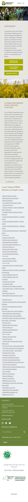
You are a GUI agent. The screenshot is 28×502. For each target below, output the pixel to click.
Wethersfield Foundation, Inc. (10, 392)
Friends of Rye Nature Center (10, 249)
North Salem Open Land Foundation (11, 316)
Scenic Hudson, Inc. (7, 327)
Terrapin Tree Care (7, 339)
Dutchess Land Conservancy (10, 240)
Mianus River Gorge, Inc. (8, 293)
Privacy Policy (8, 470)
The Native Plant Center (8, 353)
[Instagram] (2, 423)
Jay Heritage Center (7, 284)
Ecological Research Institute (10, 242)
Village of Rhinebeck (7, 376)
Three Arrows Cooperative (9, 364)
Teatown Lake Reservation (9, 336)
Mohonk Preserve (7, 299)
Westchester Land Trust (8, 387)
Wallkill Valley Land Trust (9, 380)
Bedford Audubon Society (9, 196)
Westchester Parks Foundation (10, 390)
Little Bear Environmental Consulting (12, 286)
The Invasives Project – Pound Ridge (12, 350)
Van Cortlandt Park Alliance (9, 369)
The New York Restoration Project (11, 360)
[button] (20, 3)
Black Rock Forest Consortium (10, 198)
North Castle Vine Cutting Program (11, 313)
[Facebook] (6, 423)
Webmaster (14, 494)
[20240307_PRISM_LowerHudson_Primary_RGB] (7, 3)
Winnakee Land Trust (8, 394)
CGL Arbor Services (7, 205)
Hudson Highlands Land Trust (10, 277)
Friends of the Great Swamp (9, 251)
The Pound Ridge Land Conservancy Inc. (13, 362)
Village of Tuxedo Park (8, 378)
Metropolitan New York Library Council (12, 295)
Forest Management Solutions (10, 254)
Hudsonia (5, 279)
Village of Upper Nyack (8, 374)
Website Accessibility (18, 470)
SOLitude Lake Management (9, 329)
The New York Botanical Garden (10, 357)
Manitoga (4, 291)
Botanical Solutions (7, 200)
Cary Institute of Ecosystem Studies (11, 203)
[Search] (24, 432)
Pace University (6, 323)
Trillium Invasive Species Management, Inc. (13, 367)
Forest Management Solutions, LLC (11, 244)
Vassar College (6, 371)
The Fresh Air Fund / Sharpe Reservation (13, 346)
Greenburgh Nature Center (9, 261)
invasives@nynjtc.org (7, 415)
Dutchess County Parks (8, 237)
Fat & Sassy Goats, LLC (8, 247)
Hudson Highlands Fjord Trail (10, 274)
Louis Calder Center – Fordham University (13, 288)
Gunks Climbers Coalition (9, 258)
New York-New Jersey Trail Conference (12, 311)
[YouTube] (10, 423)
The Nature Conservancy (9, 355)
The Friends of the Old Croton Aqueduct (13, 348)
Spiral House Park (7, 332)
